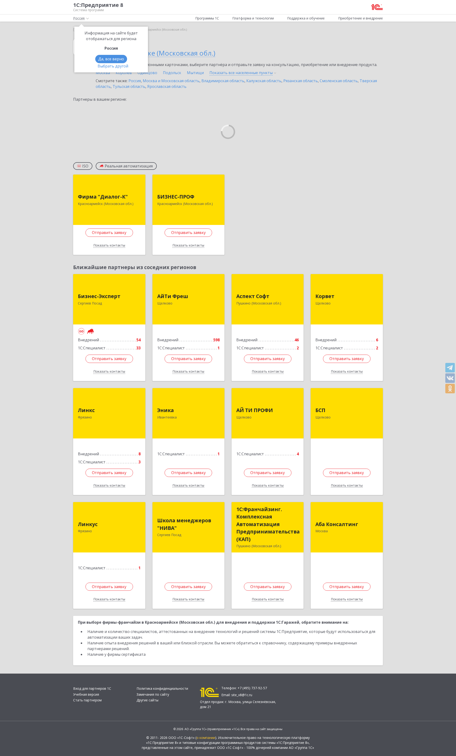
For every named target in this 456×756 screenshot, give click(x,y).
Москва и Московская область (171, 80)
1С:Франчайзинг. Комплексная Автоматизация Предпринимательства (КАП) (268, 524)
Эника (165, 410)
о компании (205, 737)
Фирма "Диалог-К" (103, 196)
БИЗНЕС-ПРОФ (175, 196)
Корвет (324, 296)
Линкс (86, 410)
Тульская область (129, 86)
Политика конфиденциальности (162, 688)
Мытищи (195, 72)
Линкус (88, 524)
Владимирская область (222, 80)
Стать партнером (87, 700)
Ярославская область (166, 86)
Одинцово (147, 72)
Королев (124, 72)
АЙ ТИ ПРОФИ (254, 410)
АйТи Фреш (172, 296)
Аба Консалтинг (336, 524)
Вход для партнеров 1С (92, 688)
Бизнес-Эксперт (99, 296)
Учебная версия (86, 694)
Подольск (172, 72)
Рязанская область (300, 80)
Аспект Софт (252, 296)
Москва (103, 72)
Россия (134, 80)
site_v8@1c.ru (241, 695)
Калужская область (263, 80)
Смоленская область (339, 80)
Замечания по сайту (153, 694)
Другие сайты (147, 700)
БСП (320, 410)
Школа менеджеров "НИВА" (184, 524)
